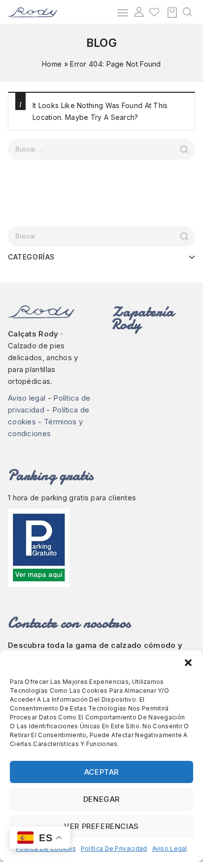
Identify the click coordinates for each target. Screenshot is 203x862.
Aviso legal (169, 848)
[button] (188, 663)
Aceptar (101, 772)
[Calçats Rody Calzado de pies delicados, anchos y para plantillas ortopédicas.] (32, 11)
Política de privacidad (114, 848)
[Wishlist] (154, 12)
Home (52, 64)
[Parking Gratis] (101, 548)
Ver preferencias (101, 826)
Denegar (101, 799)
